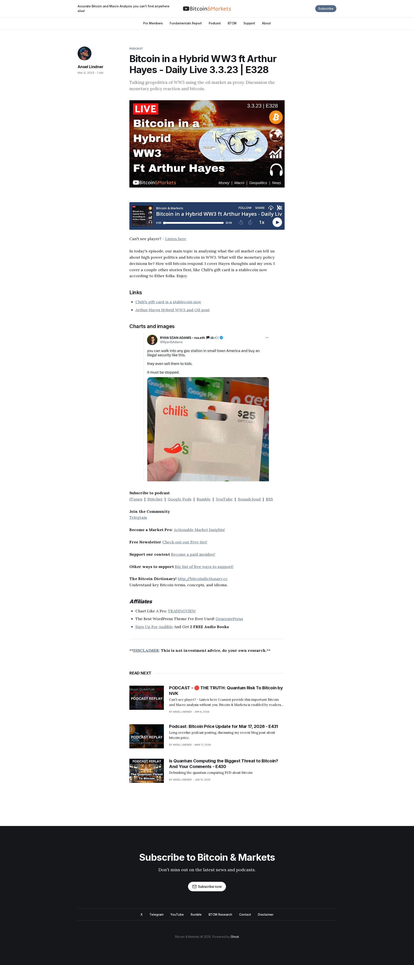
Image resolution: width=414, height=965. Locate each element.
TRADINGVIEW (182, 610)
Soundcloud (249, 499)
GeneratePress (229, 618)
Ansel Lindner (91, 66)
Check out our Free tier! (184, 542)
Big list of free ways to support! (204, 566)
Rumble (204, 499)
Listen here (175, 238)
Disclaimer (265, 914)
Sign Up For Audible (154, 626)
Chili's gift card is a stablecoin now (168, 301)
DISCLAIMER (146, 650)
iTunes (135, 499)
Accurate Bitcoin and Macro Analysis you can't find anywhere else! (123, 8)
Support (249, 23)
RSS (269, 499)
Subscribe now (210, 886)
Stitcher (155, 499)
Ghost (235, 936)
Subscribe (325, 8)
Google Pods (179, 499)
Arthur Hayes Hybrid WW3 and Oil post (172, 309)
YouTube (224, 499)
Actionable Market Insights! (199, 529)
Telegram (138, 517)
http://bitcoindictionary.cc (203, 578)
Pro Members (153, 23)
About (266, 23)
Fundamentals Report (186, 23)
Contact (245, 914)
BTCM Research (220, 914)
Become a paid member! (193, 554)
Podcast (215, 23)
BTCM (232, 23)
